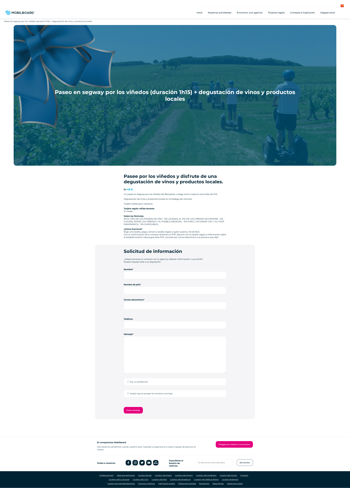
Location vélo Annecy (184, 475)
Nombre (128, 269)
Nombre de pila (132, 284)
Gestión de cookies (235, 484)
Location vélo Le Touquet (119, 479)
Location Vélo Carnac (228, 475)
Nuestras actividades (219, 12)
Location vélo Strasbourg (180, 479)
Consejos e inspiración (302, 12)
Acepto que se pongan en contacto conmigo (151, 393)
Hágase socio (327, 12)
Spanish (345, 6)
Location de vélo (145, 475)
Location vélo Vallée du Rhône (206, 479)
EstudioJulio (204, 484)
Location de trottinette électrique (121, 484)
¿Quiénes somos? (106, 475)
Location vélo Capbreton (206, 475)
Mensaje (128, 334)
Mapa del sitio (218, 484)
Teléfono (128, 319)
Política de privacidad (187, 484)
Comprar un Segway (146, 484)
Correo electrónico (134, 299)
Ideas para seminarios (126, 475)
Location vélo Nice (159, 479)
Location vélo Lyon (140, 479)
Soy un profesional (139, 382)
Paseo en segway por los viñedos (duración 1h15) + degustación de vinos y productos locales (48, 21)
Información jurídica (166, 484)
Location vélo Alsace (163, 475)
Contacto (244, 475)
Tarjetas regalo (276, 12)
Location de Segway (230, 479)
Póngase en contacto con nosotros (234, 444)
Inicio (199, 12)
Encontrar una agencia (249, 12)
